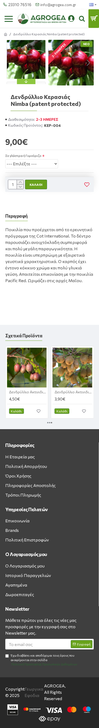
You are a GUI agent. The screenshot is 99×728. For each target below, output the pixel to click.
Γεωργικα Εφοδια (34, 692)
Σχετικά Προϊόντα (23, 335)
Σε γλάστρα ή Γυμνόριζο (23, 155)
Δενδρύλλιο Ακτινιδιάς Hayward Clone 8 (73, 392)
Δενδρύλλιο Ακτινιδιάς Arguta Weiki (28, 392)
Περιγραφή (16, 216)
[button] (53, 62)
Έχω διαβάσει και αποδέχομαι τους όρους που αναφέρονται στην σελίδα (44, 660)
